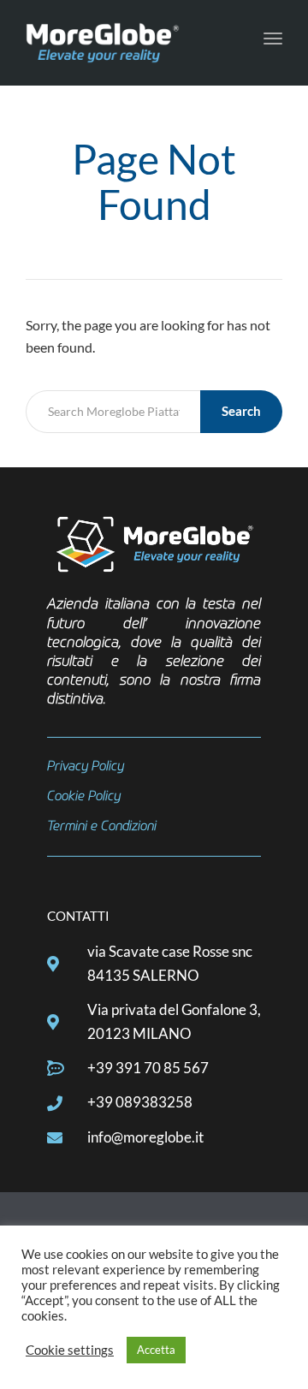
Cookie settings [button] (70, 1350)
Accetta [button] (156, 1349)
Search (241, 410)
